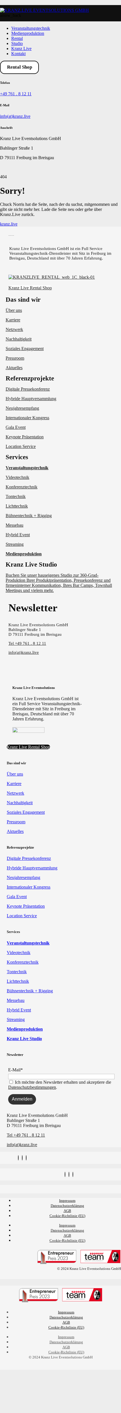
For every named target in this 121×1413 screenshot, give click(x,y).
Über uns (14, 310)
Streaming (15, 544)
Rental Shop (19, 67)
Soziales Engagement (25, 348)
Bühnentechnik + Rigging (29, 515)
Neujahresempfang (22, 408)
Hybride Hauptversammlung (31, 398)
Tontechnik (16, 496)
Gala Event (16, 427)
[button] (60, 299)
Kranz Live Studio (31, 564)
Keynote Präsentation (25, 436)
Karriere (13, 319)
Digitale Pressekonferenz (28, 389)
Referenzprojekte (30, 378)
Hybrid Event (18, 534)
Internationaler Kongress (27, 417)
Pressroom (15, 358)
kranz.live (8, 224)
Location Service (21, 446)
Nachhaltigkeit (19, 339)
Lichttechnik (17, 506)
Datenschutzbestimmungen (32, 1087)
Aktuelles (14, 367)
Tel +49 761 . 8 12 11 (27, 643)
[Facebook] (22, 1157)
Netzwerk (14, 329)
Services (17, 457)
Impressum (67, 1200)
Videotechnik (17, 477)
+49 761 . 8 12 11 (16, 93)
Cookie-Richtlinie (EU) (67, 1216)
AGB (67, 1211)
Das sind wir (23, 299)
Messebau (14, 525)
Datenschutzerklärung (67, 1206)
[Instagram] (18, 1157)
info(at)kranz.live (15, 116)
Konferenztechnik (21, 486)
